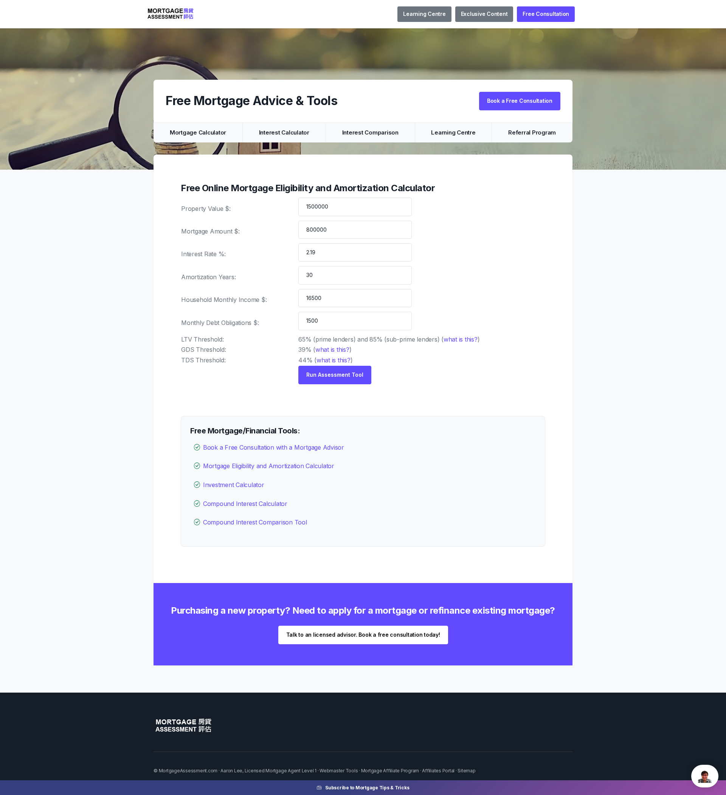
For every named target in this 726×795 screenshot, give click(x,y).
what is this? (461, 339)
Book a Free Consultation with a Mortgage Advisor (273, 447)
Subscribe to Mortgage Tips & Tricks (367, 787)
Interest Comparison (370, 132)
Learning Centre (424, 14)
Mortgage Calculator (198, 132)
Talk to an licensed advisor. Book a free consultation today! (363, 634)
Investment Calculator (233, 485)
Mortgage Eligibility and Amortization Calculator (268, 466)
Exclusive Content (484, 14)
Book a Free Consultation (519, 100)
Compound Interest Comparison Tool (255, 522)
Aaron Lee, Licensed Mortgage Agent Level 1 (268, 770)
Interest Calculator (284, 132)
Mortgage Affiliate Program (390, 770)
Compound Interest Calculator (245, 503)
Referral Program (532, 132)
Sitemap (466, 770)
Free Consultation (546, 14)
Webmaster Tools (339, 770)
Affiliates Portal (438, 770)
